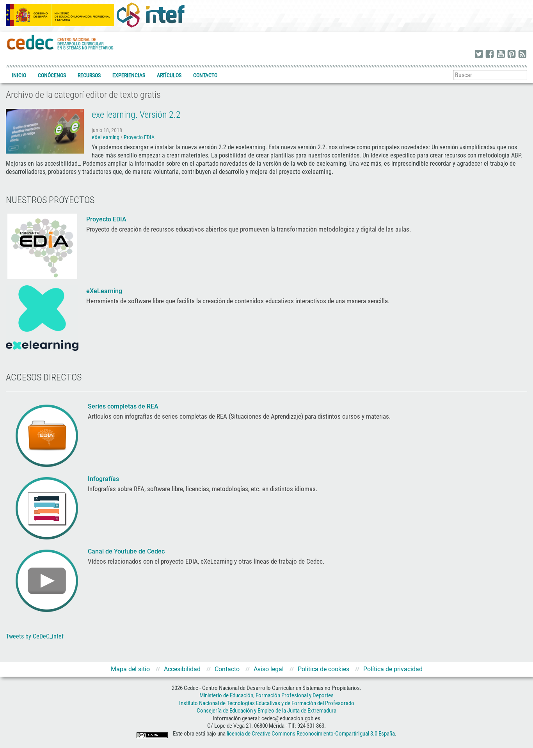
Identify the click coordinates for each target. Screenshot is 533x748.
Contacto (205, 75)
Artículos (169, 75)
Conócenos (52, 75)
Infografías (104, 479)
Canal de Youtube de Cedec (126, 551)
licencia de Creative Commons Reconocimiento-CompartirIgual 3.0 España (311, 733)
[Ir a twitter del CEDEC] (478, 54)
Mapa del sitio (130, 669)
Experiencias (128, 75)
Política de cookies (323, 669)
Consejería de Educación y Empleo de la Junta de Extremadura (266, 710)
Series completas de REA (124, 406)
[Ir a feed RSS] (522, 54)
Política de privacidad (393, 669)
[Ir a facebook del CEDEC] (489, 54)
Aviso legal (269, 669)
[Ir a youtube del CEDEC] (500, 54)
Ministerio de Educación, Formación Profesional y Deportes (266, 695)
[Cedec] (60, 42)
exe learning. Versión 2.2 (136, 114)
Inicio (19, 75)
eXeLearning (105, 137)
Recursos (89, 75)
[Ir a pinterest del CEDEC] (511, 54)
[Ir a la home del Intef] (150, 15)
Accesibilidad (182, 669)
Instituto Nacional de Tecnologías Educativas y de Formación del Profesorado (266, 703)
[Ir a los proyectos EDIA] (42, 245)
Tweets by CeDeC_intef (35, 636)
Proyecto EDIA (139, 137)
